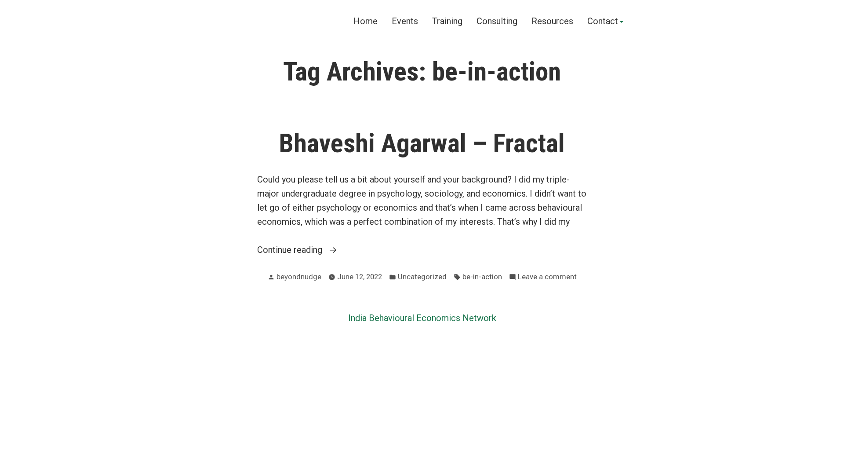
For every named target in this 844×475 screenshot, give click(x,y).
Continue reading (309, 250)
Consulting (497, 22)
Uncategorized (422, 277)
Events (405, 22)
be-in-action (482, 277)
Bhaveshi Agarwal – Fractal (422, 143)
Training (447, 22)
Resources (552, 22)
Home (365, 22)
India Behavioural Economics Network (422, 318)
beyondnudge (298, 277)
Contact (602, 22)
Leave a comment (547, 277)
